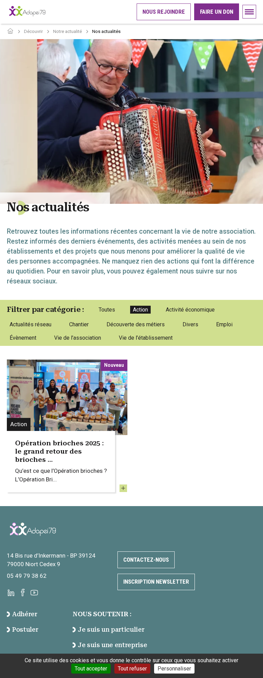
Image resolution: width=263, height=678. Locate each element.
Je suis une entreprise (112, 644)
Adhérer (24, 614)
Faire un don (216, 11)
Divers (190, 324)
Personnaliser (174, 668)
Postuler (25, 629)
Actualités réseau (30, 324)
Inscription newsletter (156, 581)
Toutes (107, 309)
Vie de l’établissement (146, 338)
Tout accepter (91, 668)
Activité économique (190, 309)
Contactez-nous (146, 559)
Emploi (224, 324)
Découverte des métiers (136, 324)
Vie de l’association (77, 338)
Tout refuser (132, 668)
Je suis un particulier (111, 629)
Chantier (79, 324)
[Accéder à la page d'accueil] (10, 31)
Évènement (23, 338)
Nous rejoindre (163, 11)
